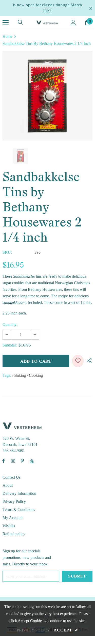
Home (7, 36)
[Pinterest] (22, 460)
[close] (90, 8)
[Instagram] (12, 460)
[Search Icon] (20, 22)
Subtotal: (10, 345)
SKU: (7, 252)
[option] (47, 95)
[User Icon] (73, 22)
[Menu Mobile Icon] (6, 22)
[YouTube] (31, 460)
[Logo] (47, 22)
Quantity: (10, 324)
